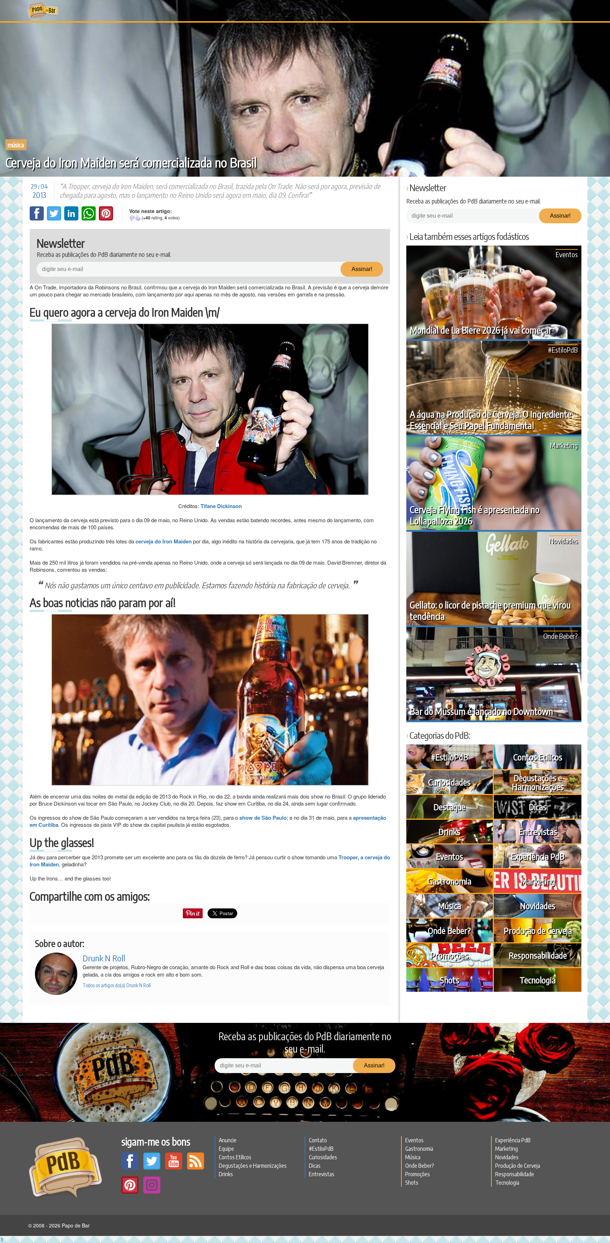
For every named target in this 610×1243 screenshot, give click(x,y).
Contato (318, 1140)
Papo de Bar (43, 10)
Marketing (564, 445)
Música (16, 145)
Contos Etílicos (537, 757)
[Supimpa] (137, 218)
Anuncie (228, 1140)
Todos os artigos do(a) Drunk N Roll (117, 985)
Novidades (563, 540)
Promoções (449, 955)
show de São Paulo (263, 817)
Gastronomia (449, 881)
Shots (449, 979)
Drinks (449, 831)
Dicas (537, 806)
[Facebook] (37, 218)
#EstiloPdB (563, 349)
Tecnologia (538, 979)
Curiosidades (449, 782)
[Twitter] (54, 218)
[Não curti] (132, 218)
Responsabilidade (538, 955)
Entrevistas (538, 831)
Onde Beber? (560, 635)
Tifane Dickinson (221, 506)
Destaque (449, 806)
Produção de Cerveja (538, 930)
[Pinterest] (106, 218)
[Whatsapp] (89, 218)
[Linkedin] (72, 218)
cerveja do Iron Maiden (164, 541)
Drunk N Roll (104, 958)
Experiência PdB (537, 856)
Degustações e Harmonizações (538, 782)
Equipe (226, 1148)
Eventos (567, 254)
